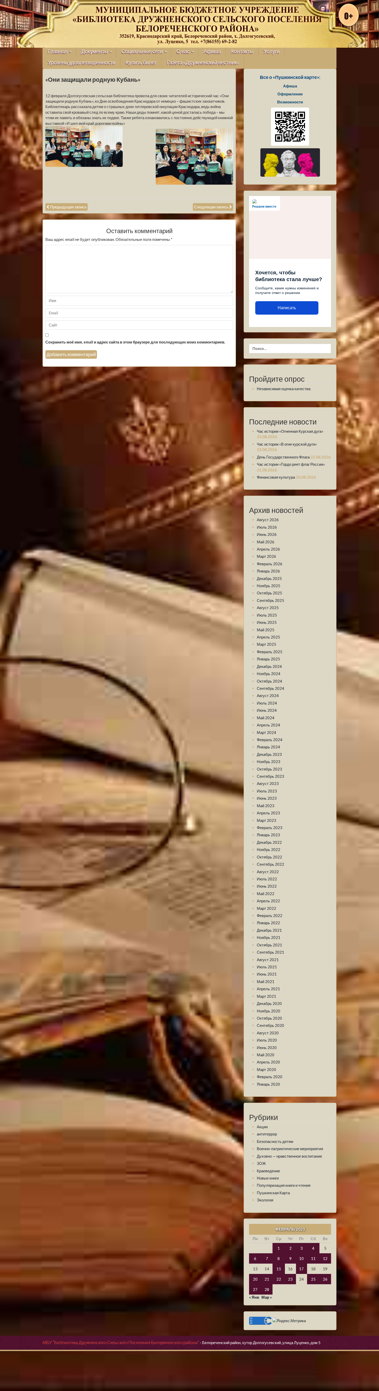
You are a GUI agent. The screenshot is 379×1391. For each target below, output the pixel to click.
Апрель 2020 (268, 1062)
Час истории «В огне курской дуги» (287, 444)
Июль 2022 (267, 879)
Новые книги (268, 1178)
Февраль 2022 (269, 915)
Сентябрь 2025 (270, 600)
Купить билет (141, 63)
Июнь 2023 (267, 798)
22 (278, 1279)
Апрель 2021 (268, 988)
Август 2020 (268, 1032)
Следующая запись (211, 206)
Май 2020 (265, 1054)
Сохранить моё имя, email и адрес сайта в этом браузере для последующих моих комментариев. (135, 342)
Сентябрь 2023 (270, 776)
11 (313, 1258)
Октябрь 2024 (269, 681)
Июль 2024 (267, 703)
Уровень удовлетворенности (81, 63)
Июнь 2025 (267, 622)
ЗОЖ (261, 1163)
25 (313, 1279)
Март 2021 (266, 996)
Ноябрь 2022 (268, 849)
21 (267, 1279)
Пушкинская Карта (273, 1192)
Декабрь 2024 (269, 666)
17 (301, 1268)
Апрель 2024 (268, 725)
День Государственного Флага (283, 457)
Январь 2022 (268, 922)
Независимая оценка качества (283, 388)
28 (267, 1289)
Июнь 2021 (267, 974)
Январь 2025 (268, 659)
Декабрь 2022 (269, 842)
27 (255, 1289)
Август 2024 (268, 695)
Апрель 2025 (268, 637)
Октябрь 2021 (269, 945)
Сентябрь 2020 (270, 1025)
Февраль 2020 (269, 1076)
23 (290, 1279)
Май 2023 (265, 805)
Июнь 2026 (267, 534)
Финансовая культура (276, 477)
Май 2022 (265, 893)
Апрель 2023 (268, 813)
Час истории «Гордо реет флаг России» (291, 464)
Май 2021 (265, 981)
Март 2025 (266, 644)
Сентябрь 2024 (270, 688)
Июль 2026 (267, 527)
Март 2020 (266, 1069)
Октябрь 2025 (269, 593)
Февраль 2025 (269, 651)
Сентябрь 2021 (270, 952)
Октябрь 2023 (269, 769)
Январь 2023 (268, 834)
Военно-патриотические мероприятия (290, 1148)
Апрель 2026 (268, 549)
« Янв (254, 1297)
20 (255, 1279)
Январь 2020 (268, 1084)
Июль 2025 (267, 615)
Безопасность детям (275, 1141)
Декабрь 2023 (269, 754)
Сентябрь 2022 (270, 864)
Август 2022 (268, 871)
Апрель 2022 (268, 900)
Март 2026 (266, 556)
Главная (58, 51)
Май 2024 (265, 717)
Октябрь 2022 (269, 857)
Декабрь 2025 (269, 578)
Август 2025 (268, 607)
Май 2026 (265, 541)
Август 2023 (268, 783)
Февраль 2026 (269, 563)
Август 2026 (268, 519)
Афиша (212, 51)
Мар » (266, 1297)
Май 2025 (265, 629)
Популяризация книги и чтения (283, 1185)
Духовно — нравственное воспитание (289, 1156)
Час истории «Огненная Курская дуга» (290, 431)
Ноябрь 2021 (268, 937)
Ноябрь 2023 (268, 761)
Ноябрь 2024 (268, 673)
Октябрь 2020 (269, 1018)
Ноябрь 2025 (268, 585)
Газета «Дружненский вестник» (203, 63)
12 (325, 1258)
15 (278, 1268)
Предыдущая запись (68, 206)
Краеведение (268, 1170)
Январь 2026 (268, 571)
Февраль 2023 (269, 827)
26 (325, 1279)
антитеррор (267, 1134)
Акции (262, 1126)
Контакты (242, 51)
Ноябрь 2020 (268, 1011)
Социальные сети (142, 51)
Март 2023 (266, 820)
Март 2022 (266, 908)
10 (301, 1258)
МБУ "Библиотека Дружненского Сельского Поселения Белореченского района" (121, 1342)
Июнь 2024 (267, 710)
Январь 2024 (268, 746)
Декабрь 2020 (269, 1003)
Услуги (271, 51)
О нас (183, 51)
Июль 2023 (267, 791)
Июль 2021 (267, 966)
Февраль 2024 (269, 739)
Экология (265, 1200)
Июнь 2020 (267, 1047)
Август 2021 (268, 959)
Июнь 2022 (267, 886)
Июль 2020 (267, 1040)
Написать (287, 308)
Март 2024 (266, 732)
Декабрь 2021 (269, 930)
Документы (94, 51)
